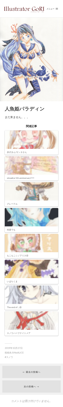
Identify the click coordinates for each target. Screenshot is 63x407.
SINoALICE (18, 352)
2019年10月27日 (14, 348)
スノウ (9, 357)
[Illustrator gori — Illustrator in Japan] (31, 8)
